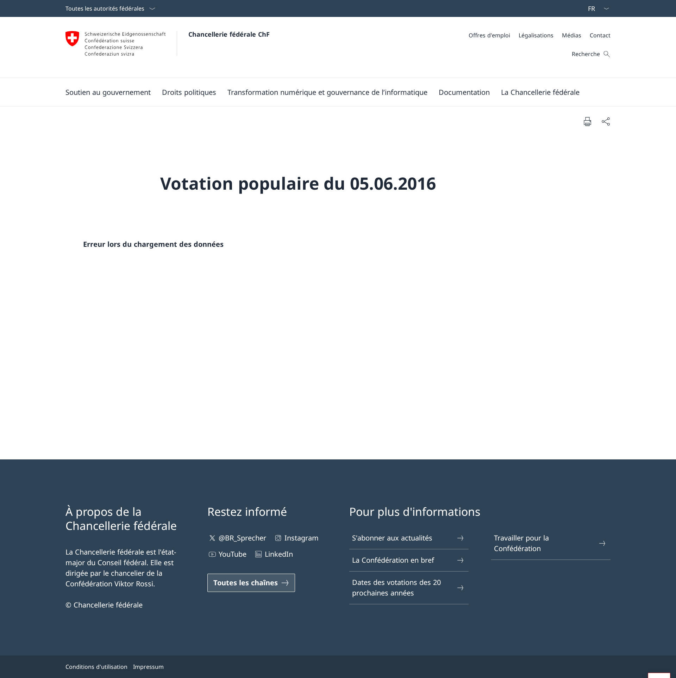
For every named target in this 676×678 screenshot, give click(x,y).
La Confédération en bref (393, 560)
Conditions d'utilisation (96, 667)
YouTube (232, 554)
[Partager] (605, 121)
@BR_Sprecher (242, 538)
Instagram (301, 538)
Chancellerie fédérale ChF (229, 34)
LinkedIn (279, 554)
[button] (108, 92)
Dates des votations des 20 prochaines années (396, 588)
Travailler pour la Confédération (521, 543)
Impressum (148, 667)
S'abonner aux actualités (392, 538)
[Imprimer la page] (587, 121)
